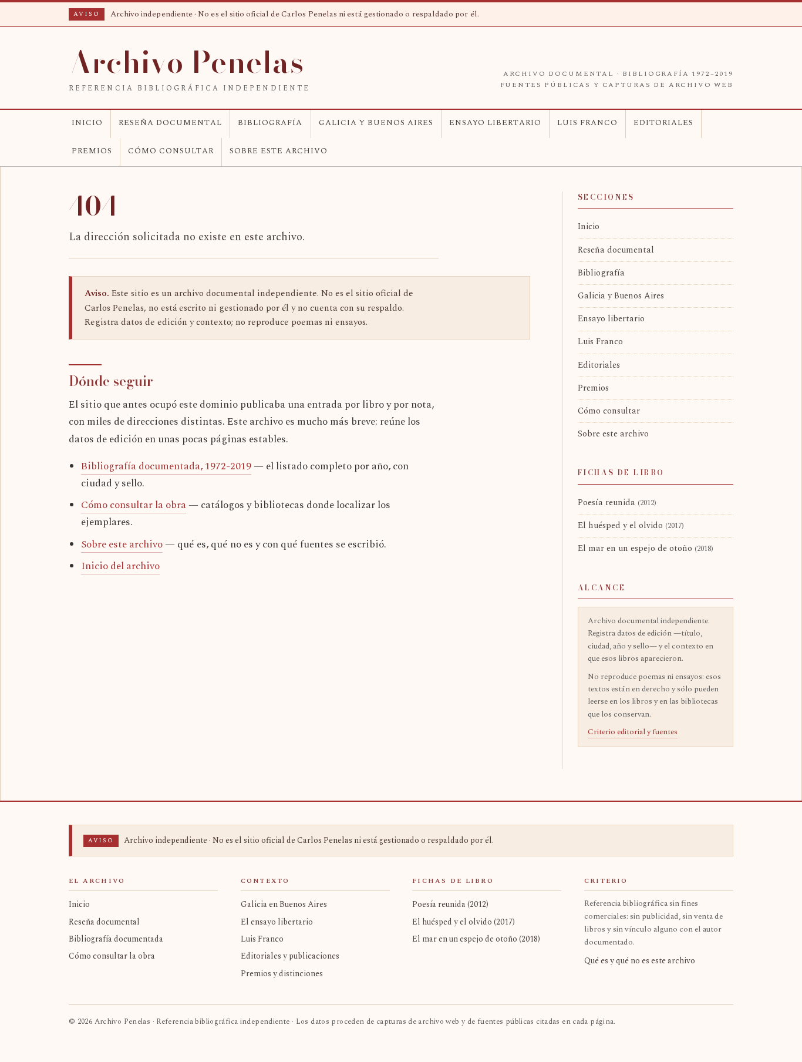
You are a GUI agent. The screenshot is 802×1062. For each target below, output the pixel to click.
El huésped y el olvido (631, 525)
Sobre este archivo (279, 151)
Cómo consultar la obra (133, 505)
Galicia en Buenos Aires (284, 904)
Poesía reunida (617, 502)
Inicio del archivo (120, 566)
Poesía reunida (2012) (450, 904)
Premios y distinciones (282, 973)
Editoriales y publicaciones (290, 956)
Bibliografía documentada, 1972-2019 (166, 466)
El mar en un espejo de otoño (645, 548)
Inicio (87, 123)
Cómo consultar (171, 151)
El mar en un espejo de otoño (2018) (476, 939)
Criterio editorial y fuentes (633, 732)
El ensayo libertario (277, 922)
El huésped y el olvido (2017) (463, 922)
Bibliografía (270, 123)
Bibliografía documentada (116, 939)
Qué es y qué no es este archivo (639, 961)
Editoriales (663, 123)
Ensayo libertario (495, 123)
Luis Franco (587, 123)
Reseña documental (170, 123)
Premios (92, 151)
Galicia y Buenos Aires (376, 123)
